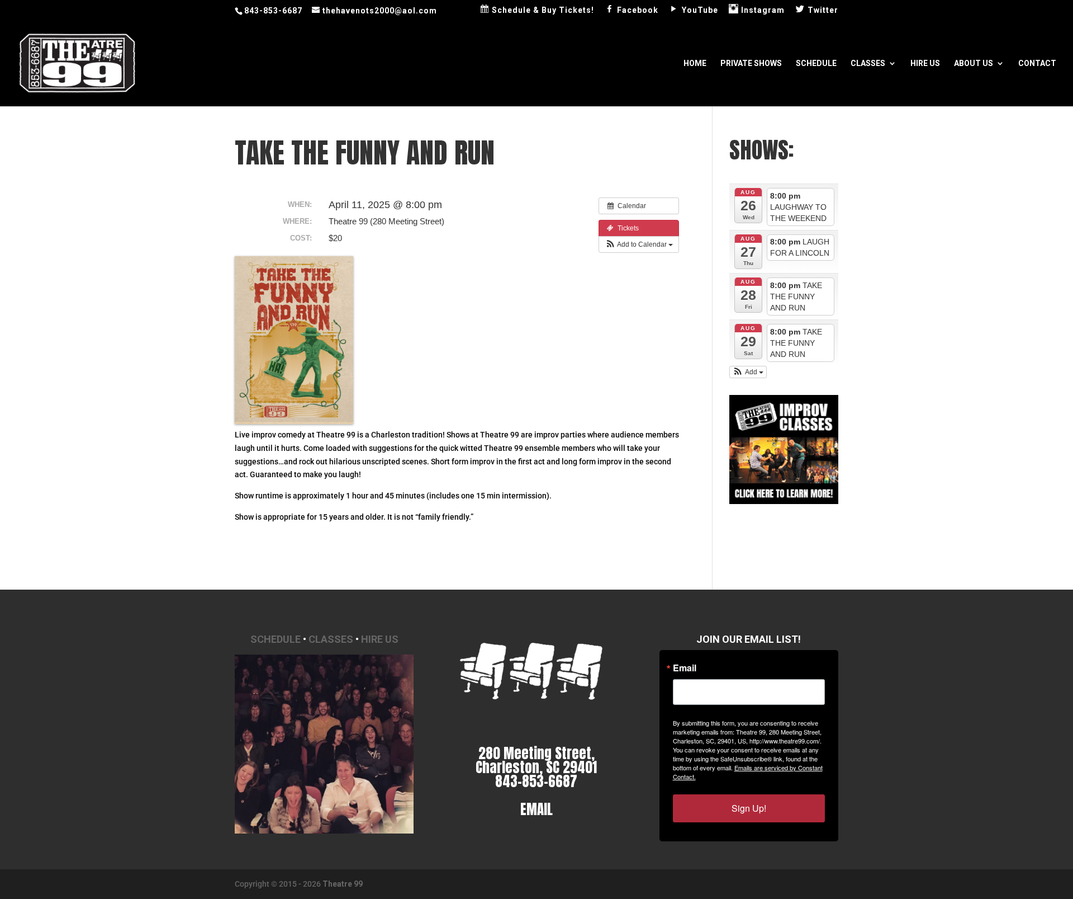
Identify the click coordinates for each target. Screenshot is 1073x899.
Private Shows (751, 63)
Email (684, 667)
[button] (638, 244)
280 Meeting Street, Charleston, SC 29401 (536, 760)
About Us (973, 63)
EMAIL (536, 809)
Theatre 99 (342, 883)
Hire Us (925, 63)
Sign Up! (749, 808)
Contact (1037, 63)
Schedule (816, 63)
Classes (868, 63)
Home (694, 63)
